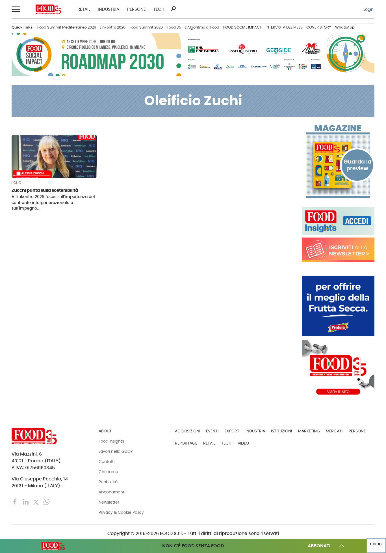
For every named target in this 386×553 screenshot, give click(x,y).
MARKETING (309, 431)
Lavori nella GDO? (116, 451)
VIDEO (243, 443)
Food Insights (111, 441)
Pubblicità (108, 482)
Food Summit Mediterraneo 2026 (66, 27)
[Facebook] (16, 501)
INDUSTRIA (108, 9)
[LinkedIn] (26, 501)
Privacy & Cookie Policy (121, 512)
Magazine (337, 128)
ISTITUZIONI (281, 431)
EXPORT (232, 431)
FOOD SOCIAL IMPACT (242, 27)
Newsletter (109, 502)
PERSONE (136, 9)
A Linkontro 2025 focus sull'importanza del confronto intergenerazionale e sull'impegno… (53, 202)
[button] (15, 9)
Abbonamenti (112, 492)
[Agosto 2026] (338, 165)
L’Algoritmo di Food (202, 27)
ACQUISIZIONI (187, 431)
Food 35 (174, 27)
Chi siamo (108, 471)
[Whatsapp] (46, 501)
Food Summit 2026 (146, 27)
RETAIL (83, 9)
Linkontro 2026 (112, 27)
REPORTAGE (186, 443)
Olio (17, 182)
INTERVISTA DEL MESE (284, 27)
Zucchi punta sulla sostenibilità (45, 190)
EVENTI (212, 431)
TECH (158, 9)
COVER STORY (318, 27)
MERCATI (334, 431)
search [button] (173, 8)
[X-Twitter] (36, 501)
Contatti (106, 461)
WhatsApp (345, 27)
